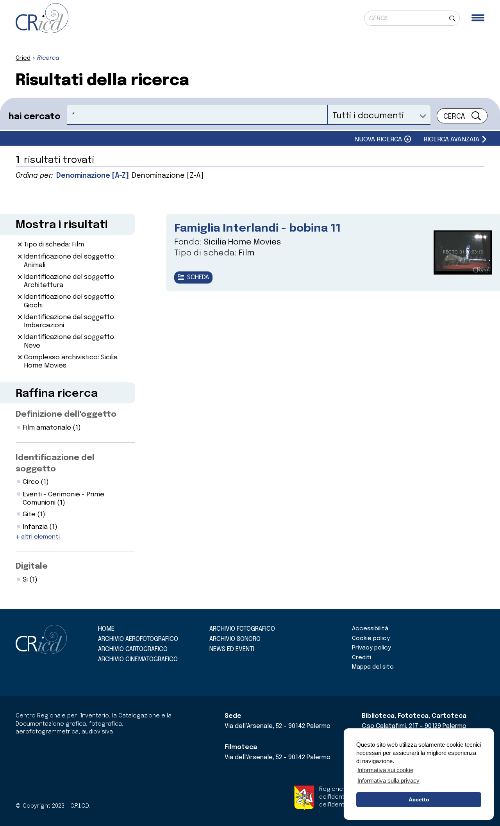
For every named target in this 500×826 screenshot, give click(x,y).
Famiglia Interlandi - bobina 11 (257, 228)
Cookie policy (371, 638)
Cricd (23, 58)
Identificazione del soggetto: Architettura (70, 281)
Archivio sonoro (235, 639)
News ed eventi (231, 649)
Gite (34, 514)
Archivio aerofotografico (138, 639)
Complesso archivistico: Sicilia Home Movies (71, 361)
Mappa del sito (373, 667)
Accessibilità (370, 629)
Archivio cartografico (133, 649)
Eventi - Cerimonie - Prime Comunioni (63, 498)
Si (30, 579)
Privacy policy (371, 648)
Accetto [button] (419, 799)
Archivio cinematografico (138, 659)
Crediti (361, 658)
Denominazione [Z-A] (168, 175)
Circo (36, 482)
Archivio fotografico (242, 629)
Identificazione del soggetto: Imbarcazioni (70, 321)
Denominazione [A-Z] (92, 175)
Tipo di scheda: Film (54, 244)
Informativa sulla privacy (388, 780)
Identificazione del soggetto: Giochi (70, 301)
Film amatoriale (52, 428)
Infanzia (40, 527)
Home (106, 629)
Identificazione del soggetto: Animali (70, 260)
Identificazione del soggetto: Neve (70, 341)
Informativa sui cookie (385, 770)
